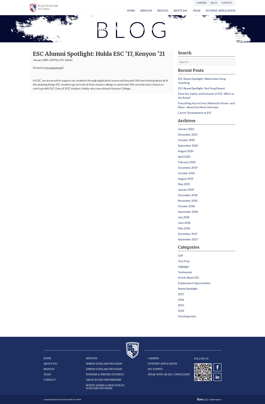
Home (131, 10)
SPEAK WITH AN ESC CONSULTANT (169, 374)
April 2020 (184, 156)
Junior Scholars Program (104, 369)
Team (196, 10)
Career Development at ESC (195, 112)
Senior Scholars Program (104, 363)
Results (162, 10)
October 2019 (186, 173)
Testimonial (185, 272)
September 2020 (188, 145)
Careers (201, 2)
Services (146, 10)
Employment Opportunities (194, 283)
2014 (181, 310)
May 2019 (184, 184)
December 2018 (187, 195)
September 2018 (188, 211)
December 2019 (187, 167)
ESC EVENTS (155, 369)
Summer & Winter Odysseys (105, 374)
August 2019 (185, 178)
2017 (181, 294)
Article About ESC (188, 277)
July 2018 (183, 217)
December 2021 (187, 134)
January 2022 (186, 129)
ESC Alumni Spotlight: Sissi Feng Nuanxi (201, 88)
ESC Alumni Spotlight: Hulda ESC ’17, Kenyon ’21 (99, 53)
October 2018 (186, 206)
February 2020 (187, 162)
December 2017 (187, 233)
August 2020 (185, 151)
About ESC (51, 363)
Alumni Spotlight (188, 288)
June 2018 (184, 222)
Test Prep (184, 261)
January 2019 (186, 189)
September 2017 (188, 239)
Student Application (220, 10)
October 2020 (186, 140)
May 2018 (184, 228)
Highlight (183, 266)
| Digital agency (215, 399)
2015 (181, 305)
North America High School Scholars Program (105, 387)
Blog (214, 2)
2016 (181, 299)
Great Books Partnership (103, 379)
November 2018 (187, 200)
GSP (180, 255)
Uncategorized (53, 67)
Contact (226, 2)
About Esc (180, 10)
